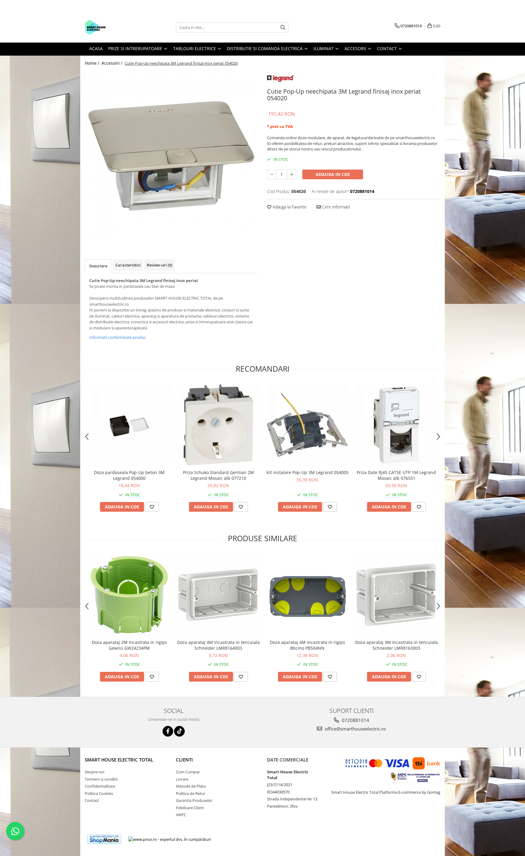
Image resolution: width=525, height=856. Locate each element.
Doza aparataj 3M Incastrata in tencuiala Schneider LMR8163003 (396, 645)
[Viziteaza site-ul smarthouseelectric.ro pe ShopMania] (104, 839)
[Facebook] (168, 731)
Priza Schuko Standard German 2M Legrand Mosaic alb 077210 (218, 475)
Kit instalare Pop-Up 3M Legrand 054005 (307, 472)
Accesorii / (112, 63)
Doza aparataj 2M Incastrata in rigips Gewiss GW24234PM (129, 645)
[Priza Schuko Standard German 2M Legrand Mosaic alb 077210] (218, 424)
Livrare (182, 779)
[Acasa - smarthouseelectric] (115, 27)
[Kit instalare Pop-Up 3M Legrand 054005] (307, 424)
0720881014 (355, 720)
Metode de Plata (191, 786)
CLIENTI (184, 760)
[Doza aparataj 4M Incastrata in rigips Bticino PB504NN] (307, 594)
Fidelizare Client (190, 807)
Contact (92, 800)
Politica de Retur (190, 793)
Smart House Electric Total (119, 760)
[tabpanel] (171, 156)
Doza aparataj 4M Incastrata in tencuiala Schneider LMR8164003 (218, 645)
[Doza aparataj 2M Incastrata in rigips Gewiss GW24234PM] (129, 594)
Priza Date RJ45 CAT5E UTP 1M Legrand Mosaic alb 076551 (396, 475)
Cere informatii (335, 207)
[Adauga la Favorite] (152, 507)
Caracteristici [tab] (128, 265)
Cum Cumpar (188, 772)
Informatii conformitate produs (117, 337)
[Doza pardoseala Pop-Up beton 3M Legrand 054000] (129, 424)
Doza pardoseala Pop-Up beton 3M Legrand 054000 (129, 475)
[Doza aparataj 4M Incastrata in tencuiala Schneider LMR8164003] (218, 594)
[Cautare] (282, 27)
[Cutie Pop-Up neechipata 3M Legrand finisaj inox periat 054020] (171, 156)
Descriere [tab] (98, 266)
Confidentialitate (100, 786)
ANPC (181, 814)
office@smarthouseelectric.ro (355, 729)
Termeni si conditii (101, 779)
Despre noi (94, 772)
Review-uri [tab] (159, 265)
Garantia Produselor (194, 800)
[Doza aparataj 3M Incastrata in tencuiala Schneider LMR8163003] (396, 594)
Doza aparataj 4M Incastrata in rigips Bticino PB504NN (307, 645)
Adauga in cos (333, 174)
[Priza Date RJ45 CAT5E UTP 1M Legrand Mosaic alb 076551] (396, 424)
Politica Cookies (99, 793)
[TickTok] (179, 731)
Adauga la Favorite (289, 207)
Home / (93, 63)
